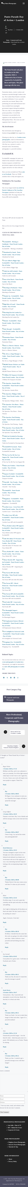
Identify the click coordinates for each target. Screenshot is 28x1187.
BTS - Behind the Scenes (15, 1127)
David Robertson (7, 848)
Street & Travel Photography (17, 1144)
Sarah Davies (6, 990)
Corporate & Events (13, 1130)
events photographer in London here (12, 662)
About (10, 1159)
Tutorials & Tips (13, 1147)
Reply (4, 784)
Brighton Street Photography (17, 1142)
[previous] (5, 732)
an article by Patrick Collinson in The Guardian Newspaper (13, 190)
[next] (23, 746)
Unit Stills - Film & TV (14, 1125)
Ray (6, 791)
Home (7, 40)
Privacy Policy (13, 1161)
